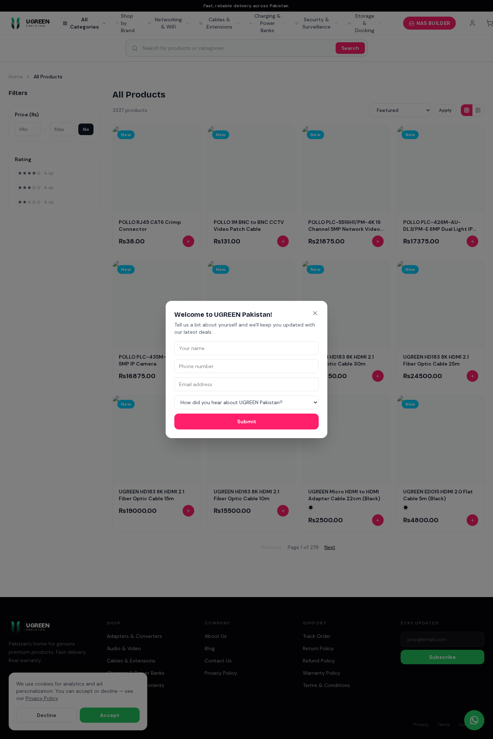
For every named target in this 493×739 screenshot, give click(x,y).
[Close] (315, 313)
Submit (246, 421)
